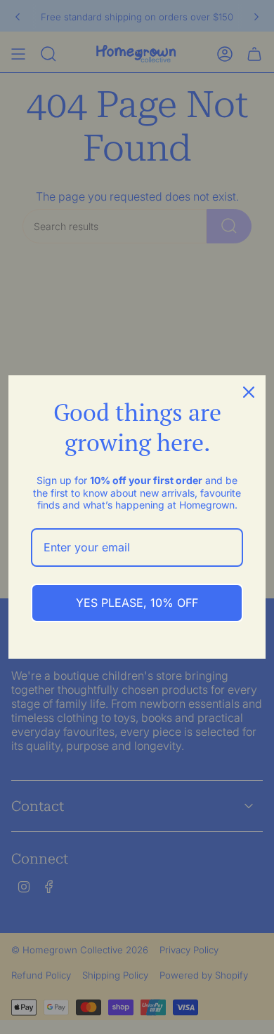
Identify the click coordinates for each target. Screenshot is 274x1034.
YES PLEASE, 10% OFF (137, 603)
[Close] (249, 392)
